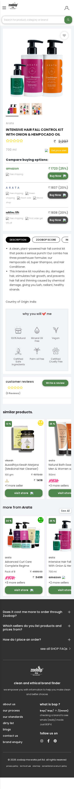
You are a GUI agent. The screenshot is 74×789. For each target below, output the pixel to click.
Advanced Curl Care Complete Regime (18, 564)
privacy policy (12, 766)
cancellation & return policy (54, 766)
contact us (10, 736)
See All (65, 511)
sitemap (36, 766)
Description (18, 240)
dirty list (8, 723)
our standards (13, 717)
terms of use (25, 766)
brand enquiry (12, 742)
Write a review (55, 383)
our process (11, 710)
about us (9, 704)
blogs (7, 729)
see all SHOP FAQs (54, 649)
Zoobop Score (46, 240)
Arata (10, 123)
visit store (21, 493)
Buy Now (55, 176)
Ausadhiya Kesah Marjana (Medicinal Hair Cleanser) (22, 467)
